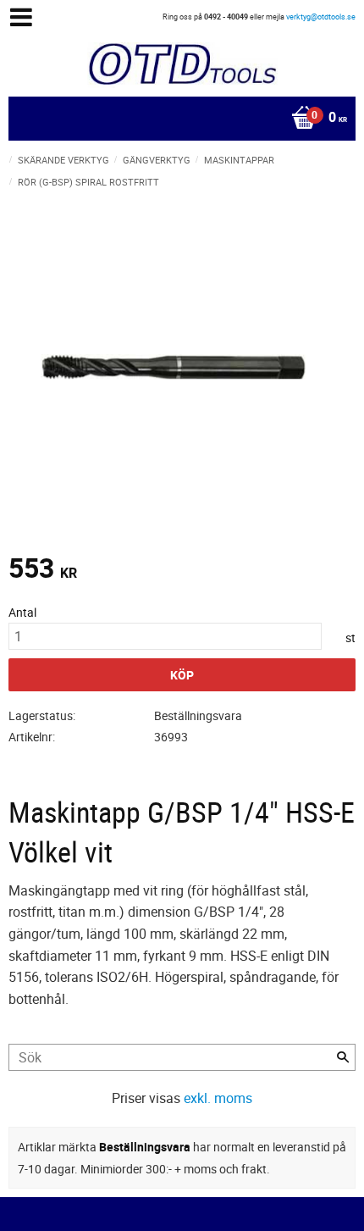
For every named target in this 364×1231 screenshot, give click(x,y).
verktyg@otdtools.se (321, 16)
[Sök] (343, 1057)
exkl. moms (218, 1098)
